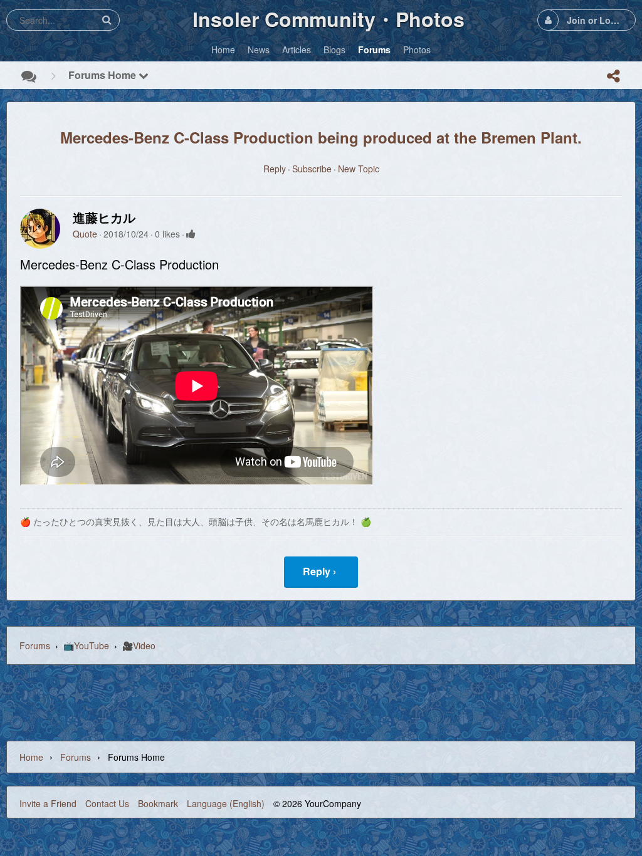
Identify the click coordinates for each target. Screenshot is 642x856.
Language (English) (226, 803)
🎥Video (138, 645)
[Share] (613, 75)
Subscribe (312, 168)
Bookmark (158, 803)
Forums (34, 645)
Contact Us (107, 803)
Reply (274, 168)
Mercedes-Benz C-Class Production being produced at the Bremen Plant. (321, 137)
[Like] (191, 233)
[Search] (106, 19)
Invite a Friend (47, 803)
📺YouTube (86, 645)
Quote (85, 233)
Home (31, 757)
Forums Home (103, 75)
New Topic (358, 168)
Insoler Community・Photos (328, 18)
